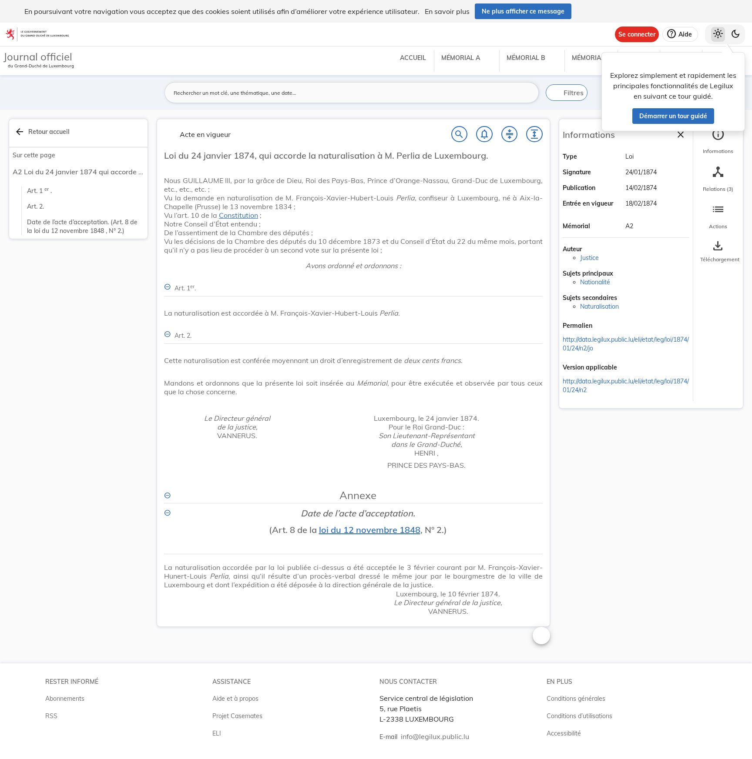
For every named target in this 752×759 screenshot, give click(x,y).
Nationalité (595, 282)
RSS (51, 716)
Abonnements (64, 698)
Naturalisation (599, 306)
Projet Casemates (237, 716)
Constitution (238, 215)
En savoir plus (447, 11)
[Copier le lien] (604, 326)
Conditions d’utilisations (579, 716)
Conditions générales (576, 698)
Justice (589, 258)
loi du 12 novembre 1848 (369, 529)
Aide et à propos (235, 698)
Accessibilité (564, 733)
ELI (216, 733)
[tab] (718, 141)
